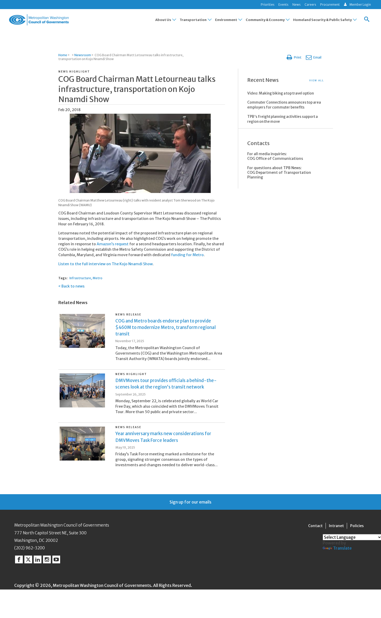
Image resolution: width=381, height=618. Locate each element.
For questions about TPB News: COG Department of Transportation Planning (279, 172)
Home (62, 55)
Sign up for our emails (190, 502)
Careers (310, 4)
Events (283, 4)
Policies (357, 525)
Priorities (267, 4)
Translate (342, 548)
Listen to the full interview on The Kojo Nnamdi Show (105, 264)
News (296, 4)
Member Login (360, 4)
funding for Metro (187, 255)
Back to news (72, 286)
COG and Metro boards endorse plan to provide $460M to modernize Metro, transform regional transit (165, 327)
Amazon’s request (113, 244)
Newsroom (82, 55)
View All (316, 80)
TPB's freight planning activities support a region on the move (282, 119)
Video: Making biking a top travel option (280, 93)
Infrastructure (80, 278)
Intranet (336, 525)
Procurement (330, 4)
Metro (97, 278)
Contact (315, 525)
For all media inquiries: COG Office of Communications (275, 156)
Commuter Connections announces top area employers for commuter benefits (284, 105)
